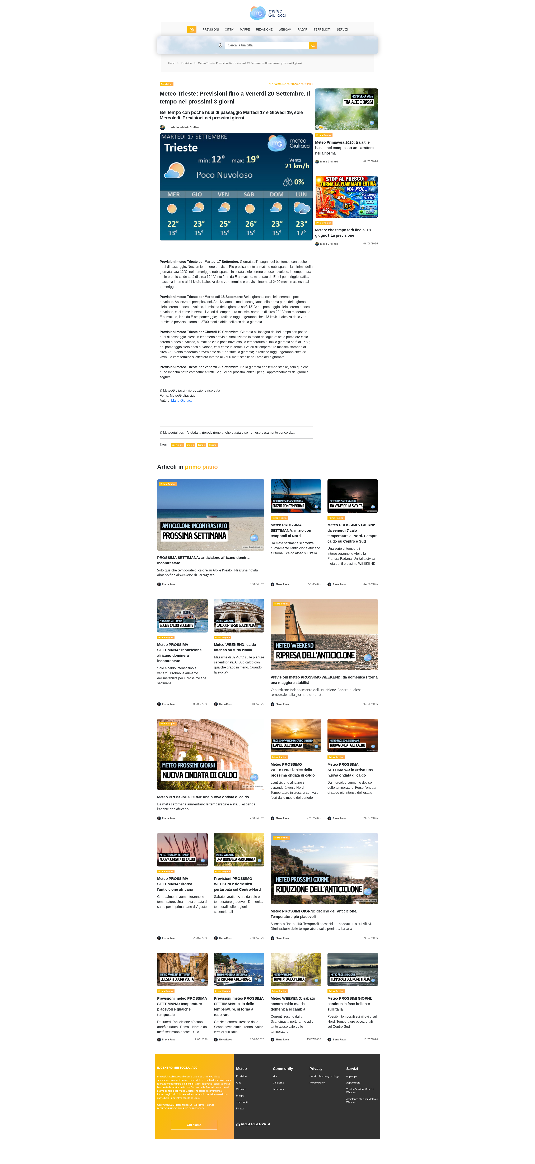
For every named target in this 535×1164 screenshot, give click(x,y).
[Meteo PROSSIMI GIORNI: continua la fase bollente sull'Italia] (352, 969)
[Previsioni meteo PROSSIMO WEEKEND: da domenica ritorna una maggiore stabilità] (324, 634)
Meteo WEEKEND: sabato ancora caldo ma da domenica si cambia (293, 1003)
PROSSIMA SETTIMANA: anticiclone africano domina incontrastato (203, 560)
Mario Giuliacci (182, 400)
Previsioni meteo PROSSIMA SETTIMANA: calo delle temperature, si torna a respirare (239, 1006)
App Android (353, 1082)
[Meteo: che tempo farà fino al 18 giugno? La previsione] (346, 196)
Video (276, 1076)
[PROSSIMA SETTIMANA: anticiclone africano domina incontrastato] (210, 514)
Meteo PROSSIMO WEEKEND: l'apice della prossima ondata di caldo (293, 769)
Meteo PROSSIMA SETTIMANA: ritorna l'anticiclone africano (175, 884)
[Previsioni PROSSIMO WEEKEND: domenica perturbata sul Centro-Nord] (239, 849)
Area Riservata (255, 1124)
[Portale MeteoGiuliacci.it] (267, 13)
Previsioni (186, 63)
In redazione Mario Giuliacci (183, 127)
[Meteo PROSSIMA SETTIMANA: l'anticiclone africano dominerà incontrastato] (182, 615)
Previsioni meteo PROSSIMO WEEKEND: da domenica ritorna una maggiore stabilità (324, 680)
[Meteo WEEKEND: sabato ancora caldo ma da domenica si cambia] (296, 969)
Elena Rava (168, 584)
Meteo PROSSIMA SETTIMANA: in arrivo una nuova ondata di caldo (350, 769)
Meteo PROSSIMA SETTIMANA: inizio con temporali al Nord (291, 530)
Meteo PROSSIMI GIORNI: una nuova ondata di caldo (203, 797)
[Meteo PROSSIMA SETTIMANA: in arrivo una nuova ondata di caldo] (352, 735)
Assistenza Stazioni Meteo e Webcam (362, 1100)
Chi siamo (194, 1125)
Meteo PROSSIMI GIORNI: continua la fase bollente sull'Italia (349, 1003)
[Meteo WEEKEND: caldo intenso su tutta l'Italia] (239, 615)
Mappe (240, 1095)
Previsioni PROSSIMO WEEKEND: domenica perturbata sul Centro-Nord (237, 884)
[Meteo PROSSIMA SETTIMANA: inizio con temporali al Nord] (296, 496)
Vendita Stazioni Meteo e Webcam (360, 1090)
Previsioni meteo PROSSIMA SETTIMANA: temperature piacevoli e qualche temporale (182, 1006)
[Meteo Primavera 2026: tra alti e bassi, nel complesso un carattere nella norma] (346, 109)
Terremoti (241, 1102)
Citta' (239, 1082)
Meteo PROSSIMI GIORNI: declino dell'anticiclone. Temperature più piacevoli (314, 914)
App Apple (352, 1076)
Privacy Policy (317, 1082)
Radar (302, 29)
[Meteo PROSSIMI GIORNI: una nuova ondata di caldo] (210, 754)
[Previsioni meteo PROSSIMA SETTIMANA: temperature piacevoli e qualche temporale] (182, 969)
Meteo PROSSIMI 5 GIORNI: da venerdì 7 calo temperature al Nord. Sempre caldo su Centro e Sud (352, 533)
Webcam (285, 29)
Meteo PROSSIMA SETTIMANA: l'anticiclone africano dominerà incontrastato (179, 653)
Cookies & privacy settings (324, 1076)
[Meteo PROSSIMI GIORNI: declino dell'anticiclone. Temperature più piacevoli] (324, 868)
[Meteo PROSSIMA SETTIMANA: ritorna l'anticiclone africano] (182, 849)
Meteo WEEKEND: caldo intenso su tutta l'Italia (235, 647)
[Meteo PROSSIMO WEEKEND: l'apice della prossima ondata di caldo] (296, 735)
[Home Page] (191, 29)
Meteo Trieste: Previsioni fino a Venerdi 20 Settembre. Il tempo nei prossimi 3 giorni (250, 63)
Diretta (240, 1108)
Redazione (279, 1089)
